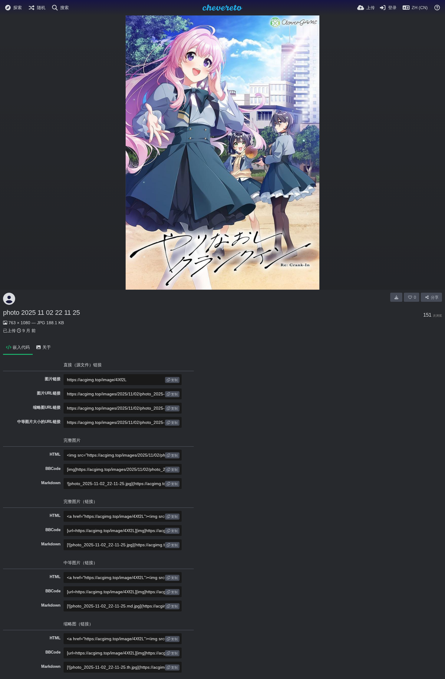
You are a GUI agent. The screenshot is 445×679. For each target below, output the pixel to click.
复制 (174, 380)
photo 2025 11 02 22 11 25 (41, 312)
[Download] (396, 297)
